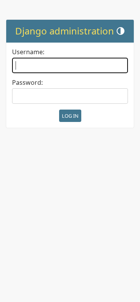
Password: (27, 82)
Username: (28, 52)
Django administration (64, 30)
